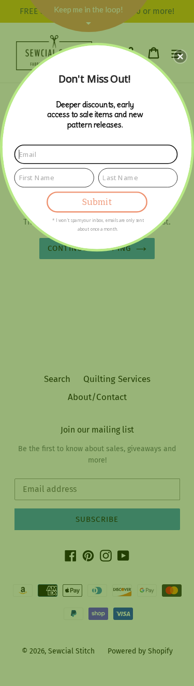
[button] (180, 56)
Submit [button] (96, 201)
